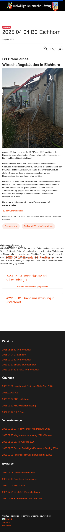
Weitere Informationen (26, 287)
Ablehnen (15, 280)
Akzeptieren (17, 271)
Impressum (43, 287)
